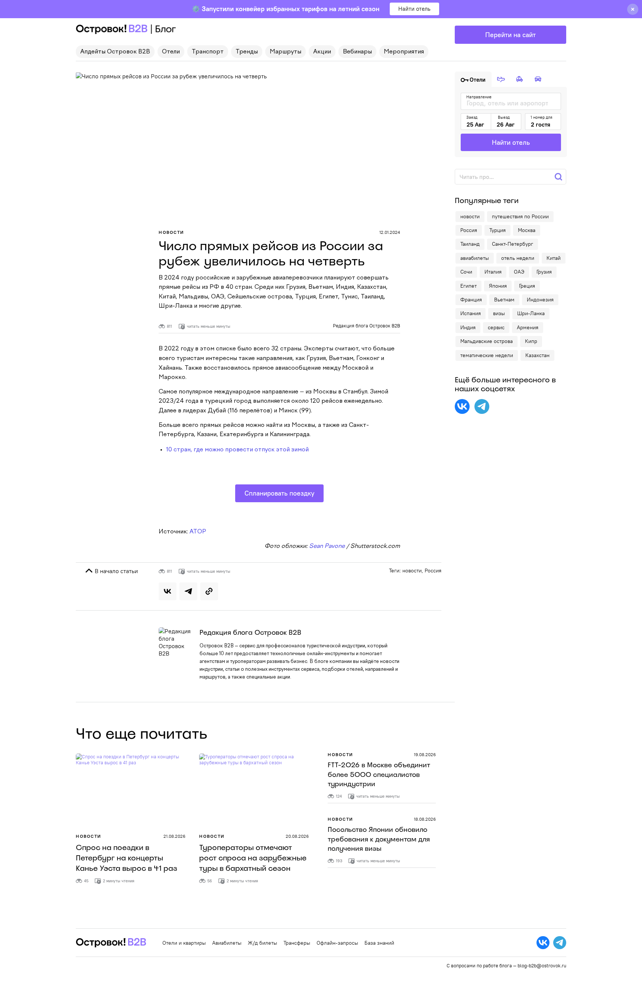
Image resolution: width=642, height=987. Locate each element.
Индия (468, 327)
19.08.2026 (425, 754)
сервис (496, 327)
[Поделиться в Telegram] (188, 591)
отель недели (517, 258)
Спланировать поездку (279, 493)
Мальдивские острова (486, 341)
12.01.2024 (389, 232)
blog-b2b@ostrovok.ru (542, 965)
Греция (527, 285)
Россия (433, 570)
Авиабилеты (226, 942)
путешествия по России (520, 216)
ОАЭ (519, 271)
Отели (171, 52)
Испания (470, 313)
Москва (526, 230)
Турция (497, 230)
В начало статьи (115, 571)
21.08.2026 (174, 836)
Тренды (247, 52)
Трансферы (296, 942)
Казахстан (537, 355)
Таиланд (470, 244)
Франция (471, 299)
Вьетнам (504, 299)
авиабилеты (474, 258)
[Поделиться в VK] (167, 591)
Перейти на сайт (510, 34)
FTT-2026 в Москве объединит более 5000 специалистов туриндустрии (379, 774)
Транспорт (208, 52)
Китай (554, 258)
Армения (527, 327)
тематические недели (486, 355)
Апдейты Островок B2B (115, 52)
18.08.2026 (425, 819)
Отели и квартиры (184, 942)
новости (412, 570)
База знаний (379, 942)
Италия (493, 271)
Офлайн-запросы (337, 942)
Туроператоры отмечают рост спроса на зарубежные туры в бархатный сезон (253, 858)
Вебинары (357, 52)
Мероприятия (404, 52)
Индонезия (540, 299)
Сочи (466, 271)
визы (499, 313)
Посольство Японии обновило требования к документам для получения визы (379, 839)
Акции (322, 52)
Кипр (531, 341)
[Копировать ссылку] (209, 591)
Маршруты (285, 52)
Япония (498, 285)
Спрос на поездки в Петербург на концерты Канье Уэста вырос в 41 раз (126, 858)
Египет (468, 285)
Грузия (544, 271)
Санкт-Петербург (512, 244)
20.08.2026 (297, 836)
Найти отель (414, 8)
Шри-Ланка (531, 313)
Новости (171, 232)
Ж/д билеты (262, 942)
